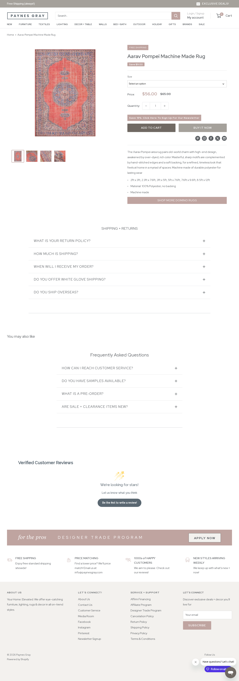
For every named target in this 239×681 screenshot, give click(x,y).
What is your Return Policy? (62, 241)
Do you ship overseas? (56, 292)
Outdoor (139, 24)
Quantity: (133, 106)
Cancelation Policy (142, 616)
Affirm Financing (141, 599)
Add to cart (151, 128)
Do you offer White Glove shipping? (70, 279)
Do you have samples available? (94, 381)
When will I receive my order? (64, 266)
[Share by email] (224, 138)
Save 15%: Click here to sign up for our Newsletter (164, 117)
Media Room (86, 616)
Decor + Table (83, 24)
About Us (84, 599)
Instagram (84, 627)
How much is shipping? (56, 254)
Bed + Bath (119, 24)
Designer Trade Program (146, 610)
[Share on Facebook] (211, 138)
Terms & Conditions (143, 639)
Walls (103, 24)
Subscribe (197, 625)
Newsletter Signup (89, 639)
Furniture (25, 24)
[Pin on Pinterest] (197, 138)
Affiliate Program (141, 605)
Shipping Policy (140, 627)
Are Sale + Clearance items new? (95, 406)
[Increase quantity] (164, 106)
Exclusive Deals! (215, 3)
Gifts (172, 24)
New (9, 24)
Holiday (157, 24)
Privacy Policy (139, 633)
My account (195, 17)
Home (10, 34)
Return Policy (139, 622)
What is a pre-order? (83, 394)
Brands (187, 24)
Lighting (62, 24)
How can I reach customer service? (97, 368)
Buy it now (203, 128)
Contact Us (85, 605)
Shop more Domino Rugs (177, 200)
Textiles (44, 24)
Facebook (84, 622)
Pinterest (83, 633)
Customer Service (89, 610)
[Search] (175, 16)
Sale (202, 24)
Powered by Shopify (18, 659)
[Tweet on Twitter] (217, 138)
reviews (143, 572)
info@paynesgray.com (89, 572)
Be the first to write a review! (119, 502)
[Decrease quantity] (146, 106)
